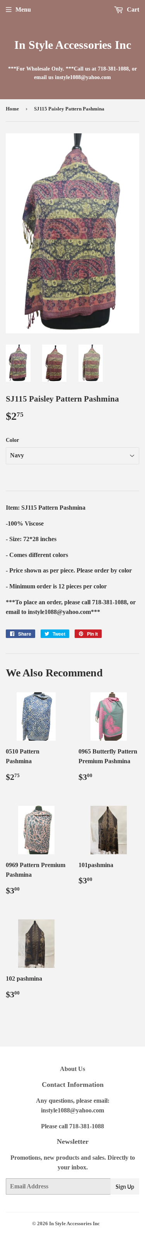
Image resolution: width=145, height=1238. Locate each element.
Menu (23, 9)
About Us (72, 1069)
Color (12, 440)
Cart (132, 9)
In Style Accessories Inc (72, 44)
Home (12, 109)
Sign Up (125, 1186)
